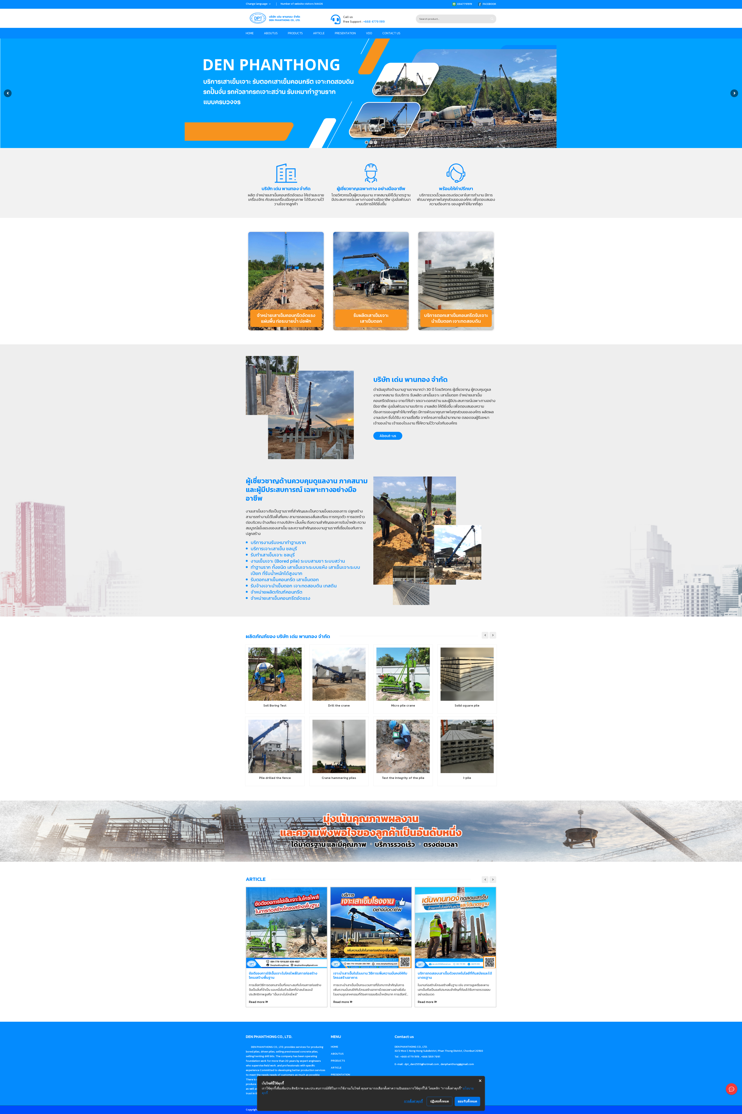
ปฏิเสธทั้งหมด (439, 1101)
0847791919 (464, 4)
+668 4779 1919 (374, 21)
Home (250, 33)
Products (295, 33)
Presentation (345, 33)
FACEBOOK (489, 4)
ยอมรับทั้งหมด (467, 1101)
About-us (388, 436)
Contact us (391, 33)
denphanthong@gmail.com (457, 1064)
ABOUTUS (271, 33)
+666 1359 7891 (430, 1057)
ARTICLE (319, 33)
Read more (257, 1001)
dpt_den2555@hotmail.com (421, 1064)
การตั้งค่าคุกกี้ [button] (413, 1101)
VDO (369, 33)
